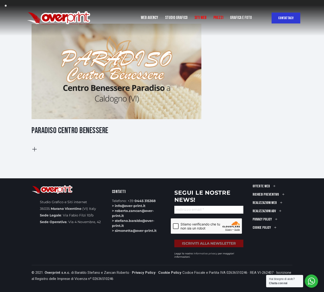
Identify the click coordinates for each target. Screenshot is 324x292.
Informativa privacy (205, 253)
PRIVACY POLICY (262, 219)
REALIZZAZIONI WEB (265, 203)
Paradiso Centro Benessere (70, 131)
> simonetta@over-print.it (134, 231)
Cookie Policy (169, 272)
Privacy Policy (144, 272)
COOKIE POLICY (262, 227)
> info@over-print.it (128, 206)
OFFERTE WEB (261, 186)
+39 (142, 201)
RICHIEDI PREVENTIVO (266, 194)
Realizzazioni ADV (264, 211)
